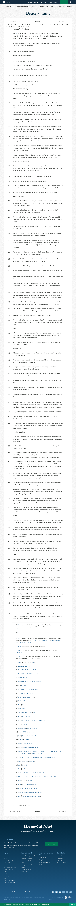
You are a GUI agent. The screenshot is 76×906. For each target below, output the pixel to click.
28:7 (18, 633)
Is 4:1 (48, 640)
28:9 (19, 693)
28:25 (19, 646)
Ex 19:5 (31, 693)
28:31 (19, 747)
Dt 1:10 (24, 788)
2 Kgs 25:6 (42, 751)
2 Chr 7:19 (52, 751)
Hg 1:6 (53, 757)
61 (22, 784)
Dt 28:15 (24, 765)
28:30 (19, 743)
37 (36, 728)
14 (42, 24)
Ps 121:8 (23, 685)
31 (21, 26)
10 (33, 24)
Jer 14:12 (34, 720)
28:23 (19, 724)
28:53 (19, 776)
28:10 (19, 638)
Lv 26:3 (25, 666)
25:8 (33, 753)
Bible (5, 871)
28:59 (19, 784)
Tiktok (70, 892)
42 (22, 757)
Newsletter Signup (62, 862)
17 (50, 24)
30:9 (29, 681)
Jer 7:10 (57, 640)
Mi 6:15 (42, 757)
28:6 (18, 625)
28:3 (19, 677)
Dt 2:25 (24, 697)
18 (52, 24)
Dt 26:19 (23, 674)
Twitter (53, 892)
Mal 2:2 (35, 712)
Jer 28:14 (24, 769)
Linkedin (63, 892)
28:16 (19, 716)
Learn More (51, 844)
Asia (5, 865)
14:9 (17, 642)
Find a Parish (43, 2)
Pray (40, 864)
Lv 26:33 (36, 792)
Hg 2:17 (46, 720)
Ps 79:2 (24, 732)
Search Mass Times (26, 860)
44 (22, 761)
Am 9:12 (29, 642)
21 (59, 24)
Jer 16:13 (24, 753)
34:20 (33, 732)
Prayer (23, 862)
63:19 (52, 640)
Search (70, 2)
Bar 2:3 (55, 776)
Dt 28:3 (26, 716)
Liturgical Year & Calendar (29, 865)
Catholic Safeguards (9, 882)
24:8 (29, 753)
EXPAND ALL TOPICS (9, 885)
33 (26, 26)
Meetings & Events (44, 862)
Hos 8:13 (30, 796)
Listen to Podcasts (37, 831)
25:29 (25, 642)
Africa (5, 858)
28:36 (20, 751)
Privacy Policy (45, 806)
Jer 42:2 (36, 788)
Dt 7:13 (23, 681)
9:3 (35, 796)
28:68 (19, 796)
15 (45, 24)
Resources (60, 858)
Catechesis (7, 878)
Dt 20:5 (24, 743)
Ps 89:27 (29, 674)
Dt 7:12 (25, 670)
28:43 (19, 761)
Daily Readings (32, 2)
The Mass (24, 871)
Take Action (42, 857)
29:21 (18, 652)
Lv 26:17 (32, 728)
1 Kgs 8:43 (44, 640)
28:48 (19, 769)
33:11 (59, 751)
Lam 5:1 (31, 747)
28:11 (19, 701)
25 (7, 26)
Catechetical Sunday (9, 880)
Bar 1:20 (24, 712)
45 (29, 666)
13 (40, 24)
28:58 (19, 780)
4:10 (50, 776)
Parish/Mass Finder (62, 856)
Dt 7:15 (24, 736)
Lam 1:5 (37, 757)
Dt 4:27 (26, 751)
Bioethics (6, 874)
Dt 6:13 (24, 780)
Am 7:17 (39, 747)
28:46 (19, 650)
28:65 (19, 662)
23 (64, 24)
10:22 (28, 788)
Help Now (64, 2)
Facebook (56, 892)
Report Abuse (52, 2)
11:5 (39, 796)
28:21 (19, 720)
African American (8, 860)
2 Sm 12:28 (37, 640)
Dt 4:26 (26, 792)
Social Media (60, 865)
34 (28, 26)
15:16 (21, 642)
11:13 (32, 670)
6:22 (33, 773)
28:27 (19, 736)
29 (16, 26)
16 (47, 24)
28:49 (19, 773)
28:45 (19, 765)
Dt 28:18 (26, 757)
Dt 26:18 (23, 693)
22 (62, 24)
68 (22, 666)
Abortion (6, 856)
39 (40, 792)
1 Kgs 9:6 (34, 751)
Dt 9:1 (23, 689)
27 (11, 26)
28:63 (19, 792)
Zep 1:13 (48, 757)
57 (22, 776)
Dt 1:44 (24, 728)
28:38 (19, 757)
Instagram (67, 892)
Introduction (11, 24)
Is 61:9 (32, 697)
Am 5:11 (30, 743)
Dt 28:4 (24, 701)
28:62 (19, 788)
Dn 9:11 (30, 712)
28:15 (20, 712)
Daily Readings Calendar (38, 2)
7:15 (41, 658)
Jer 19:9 (40, 776)
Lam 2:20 (46, 776)
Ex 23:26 (34, 681)
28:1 (19, 666)
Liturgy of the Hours (27, 869)
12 (38, 24)
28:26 (19, 732)
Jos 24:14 (29, 780)
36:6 (17, 753)
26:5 (32, 788)
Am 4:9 (40, 720)
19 (55, 24)
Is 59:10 (26, 740)
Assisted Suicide (8, 869)
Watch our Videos (48, 831)
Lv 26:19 (24, 724)
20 (57, 24)
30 (19, 26)
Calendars (60, 860)
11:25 (28, 697)
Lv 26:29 (26, 776)
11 (35, 24)
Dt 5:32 (24, 708)
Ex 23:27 (29, 689)
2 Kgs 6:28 (33, 776)
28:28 (19, 740)
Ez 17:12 (39, 753)
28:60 (19, 656)
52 (22, 773)
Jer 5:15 (26, 773)
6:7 (17, 629)
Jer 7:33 (28, 732)
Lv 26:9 (39, 681)
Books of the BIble (26, 858)
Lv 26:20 (32, 757)
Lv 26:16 (26, 720)
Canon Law (7, 876)
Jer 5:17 (26, 747)
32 (23, 26)
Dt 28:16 (25, 677)
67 (22, 792)
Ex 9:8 (32, 736)
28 (21, 652)
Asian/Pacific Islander (10, 867)
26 (9, 26)
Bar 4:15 (39, 773)
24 (67, 24)
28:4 (19, 681)
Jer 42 (24, 796)
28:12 (19, 705)
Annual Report (8, 862)
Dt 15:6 (24, 705)
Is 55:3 (34, 674)
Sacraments (24, 867)
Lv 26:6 (37, 689)
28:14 (19, 708)
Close (71, 904)
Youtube (60, 892)
